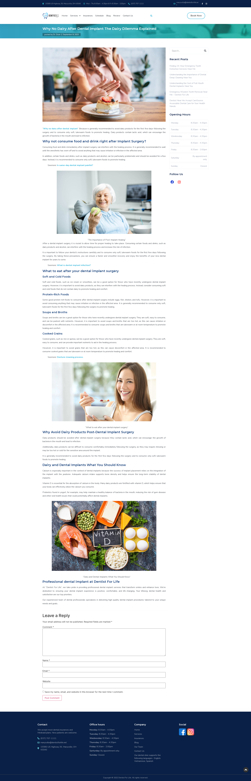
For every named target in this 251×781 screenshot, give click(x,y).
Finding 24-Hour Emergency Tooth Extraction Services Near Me (185, 67)
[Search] (205, 51)
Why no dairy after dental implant (60, 128)
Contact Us (128, 15)
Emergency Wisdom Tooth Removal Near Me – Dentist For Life (188, 93)
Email (46, 671)
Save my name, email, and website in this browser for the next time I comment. (84, 692)
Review (116, 15)
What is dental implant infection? (74, 265)
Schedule (99, 15)
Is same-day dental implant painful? (74, 165)
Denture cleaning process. (70, 357)
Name (46, 660)
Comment (48, 627)
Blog (108, 15)
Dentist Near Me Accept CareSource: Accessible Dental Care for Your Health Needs (187, 103)
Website (46, 681)
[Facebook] (172, 182)
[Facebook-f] (202, 3)
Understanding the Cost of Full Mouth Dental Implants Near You (187, 85)
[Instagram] (206, 3)
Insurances (88, 15)
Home (65, 15)
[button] (196, 15)
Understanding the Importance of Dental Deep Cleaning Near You (188, 76)
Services (74, 15)
